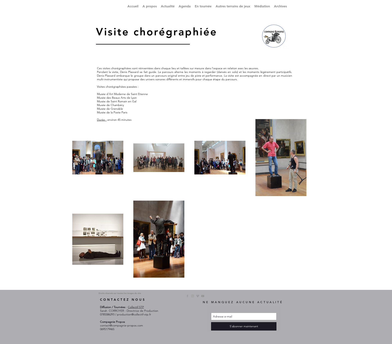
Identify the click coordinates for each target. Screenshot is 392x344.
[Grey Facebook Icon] (187, 296)
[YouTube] (203, 296)
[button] (233, 6)
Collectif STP (136, 307)
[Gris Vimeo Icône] (197, 296)
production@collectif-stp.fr (134, 314)
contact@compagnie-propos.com (121, 325)
